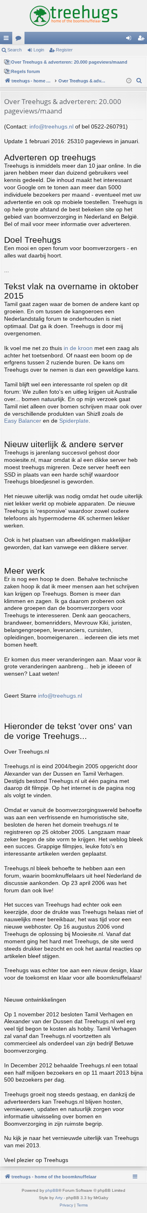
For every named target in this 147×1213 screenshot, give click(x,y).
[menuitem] (139, 80)
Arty (58, 1197)
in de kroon (78, 348)
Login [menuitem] (130, 39)
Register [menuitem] (142, 39)
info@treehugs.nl (51, 127)
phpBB (51, 1190)
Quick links (7, 39)
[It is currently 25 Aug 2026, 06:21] (128, 81)
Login (38, 49)
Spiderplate (74, 421)
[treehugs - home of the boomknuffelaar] (73, 16)
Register (64, 49)
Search (14, 49)
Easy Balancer (22, 421)
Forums (20, 39)
